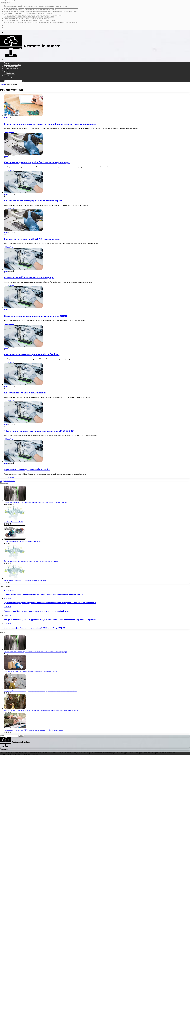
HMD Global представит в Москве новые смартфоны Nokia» (25, 580)
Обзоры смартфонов (11, 68)
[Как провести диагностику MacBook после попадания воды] (23, 154)
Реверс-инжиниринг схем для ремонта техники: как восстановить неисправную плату (33, 15)
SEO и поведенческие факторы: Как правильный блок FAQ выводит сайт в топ (31, 20)
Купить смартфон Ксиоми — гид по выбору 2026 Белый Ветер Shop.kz (28, 13)
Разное (6, 75)
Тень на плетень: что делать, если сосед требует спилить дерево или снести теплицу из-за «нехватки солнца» (41, 22)
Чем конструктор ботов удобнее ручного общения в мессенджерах (26, 18)
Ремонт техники (9, 74)
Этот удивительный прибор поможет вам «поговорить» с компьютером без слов (31, 561)
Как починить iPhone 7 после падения (25, 392)
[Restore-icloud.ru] (30, 56)
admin (6, 117)
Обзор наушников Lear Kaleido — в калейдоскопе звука (23, 541)
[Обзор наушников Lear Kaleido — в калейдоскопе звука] (15, 539)
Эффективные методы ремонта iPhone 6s (27, 469)
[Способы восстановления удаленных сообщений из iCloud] (23, 307)
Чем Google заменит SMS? (13, 522)
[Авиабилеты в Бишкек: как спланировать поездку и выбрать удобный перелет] (15, 669)
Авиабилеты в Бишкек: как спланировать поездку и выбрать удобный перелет (30, 9)
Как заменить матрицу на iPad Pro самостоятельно (32, 239)
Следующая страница (7, 481)
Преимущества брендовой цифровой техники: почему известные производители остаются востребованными (41, 8)
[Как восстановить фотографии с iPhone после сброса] (23, 192)
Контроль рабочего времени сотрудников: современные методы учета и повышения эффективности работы (40, 11)
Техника (7, 72)
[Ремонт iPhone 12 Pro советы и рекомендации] (23, 269)
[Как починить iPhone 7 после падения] (23, 384)
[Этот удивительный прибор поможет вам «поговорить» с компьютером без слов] (15, 559)
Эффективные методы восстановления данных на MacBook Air (39, 431)
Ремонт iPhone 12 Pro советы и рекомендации (29, 277)
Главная (6, 63)
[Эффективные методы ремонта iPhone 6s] (23, 461)
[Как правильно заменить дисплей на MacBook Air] (23, 346)
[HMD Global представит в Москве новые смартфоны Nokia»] (15, 578)
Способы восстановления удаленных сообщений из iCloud (35, 316)
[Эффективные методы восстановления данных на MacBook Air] (23, 423)
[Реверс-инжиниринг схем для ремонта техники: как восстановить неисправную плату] (23, 115)
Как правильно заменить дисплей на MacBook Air (31, 354)
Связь (6, 70)
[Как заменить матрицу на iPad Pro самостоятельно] (23, 231)
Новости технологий (11, 66)
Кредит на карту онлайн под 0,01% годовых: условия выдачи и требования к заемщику (33, 730)
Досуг (10, 77)
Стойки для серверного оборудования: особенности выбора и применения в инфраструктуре (35, 6)
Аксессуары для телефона (12, 65)
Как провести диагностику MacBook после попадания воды (37, 162)
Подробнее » (9, 132)
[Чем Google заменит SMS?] (15, 520)
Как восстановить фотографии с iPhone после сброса (33, 200)
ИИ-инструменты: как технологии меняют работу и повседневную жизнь (29, 17)
